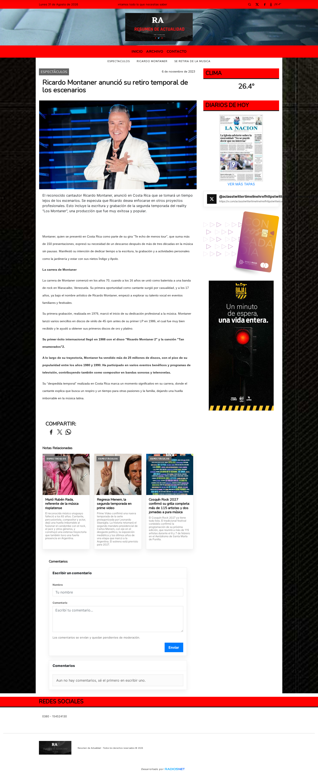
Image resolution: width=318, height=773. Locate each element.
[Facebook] (264, 4)
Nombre (58, 584)
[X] (257, 4)
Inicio (137, 51)
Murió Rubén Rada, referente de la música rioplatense (62, 504)
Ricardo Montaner (152, 61)
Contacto (177, 51)
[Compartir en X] (59, 432)
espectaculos (119, 61)
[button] (249, 4)
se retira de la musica (192, 61)
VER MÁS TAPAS (241, 184)
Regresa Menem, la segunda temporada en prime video (114, 504)
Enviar (174, 647)
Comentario (60, 602)
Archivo (154, 51)
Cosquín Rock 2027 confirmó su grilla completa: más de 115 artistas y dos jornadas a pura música (169, 506)
